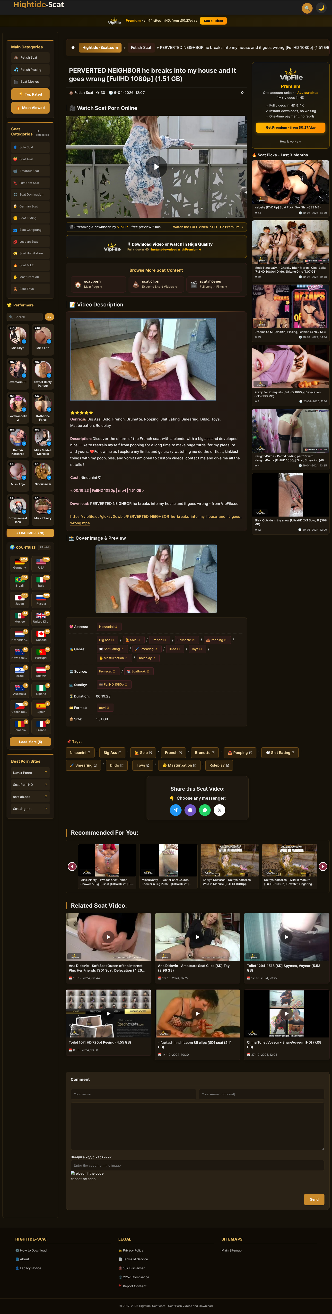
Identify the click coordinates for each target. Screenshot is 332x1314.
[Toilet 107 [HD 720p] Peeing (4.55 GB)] (108, 1013)
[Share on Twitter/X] (219, 810)
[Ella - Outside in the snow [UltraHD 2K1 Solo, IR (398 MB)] (290, 495)
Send (314, 1199)
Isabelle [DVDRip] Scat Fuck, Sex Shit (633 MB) (287, 207)
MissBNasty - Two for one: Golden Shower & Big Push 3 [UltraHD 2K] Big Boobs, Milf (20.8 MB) (106, 883)
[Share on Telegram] (176, 810)
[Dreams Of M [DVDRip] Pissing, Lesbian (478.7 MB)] (290, 306)
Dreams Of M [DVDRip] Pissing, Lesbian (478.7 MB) (290, 331)
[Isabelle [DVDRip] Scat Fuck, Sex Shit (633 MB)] (290, 182)
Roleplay (145, 658)
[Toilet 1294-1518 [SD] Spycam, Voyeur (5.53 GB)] (286, 937)
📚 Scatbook (136, 671)
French (157, 640)
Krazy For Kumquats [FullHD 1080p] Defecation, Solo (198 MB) (287, 394)
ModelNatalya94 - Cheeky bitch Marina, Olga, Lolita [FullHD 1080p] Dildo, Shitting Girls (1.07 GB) (290, 269)
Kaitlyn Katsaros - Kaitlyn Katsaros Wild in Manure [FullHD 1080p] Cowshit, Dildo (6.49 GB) (227, 883)
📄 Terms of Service (133, 1259)
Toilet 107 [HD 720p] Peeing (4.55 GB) (100, 1042)
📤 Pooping (214, 640)
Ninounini (106, 626)
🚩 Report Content (132, 1286)
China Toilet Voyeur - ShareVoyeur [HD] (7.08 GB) (284, 1044)
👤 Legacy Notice (28, 1268)
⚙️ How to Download (31, 1250)
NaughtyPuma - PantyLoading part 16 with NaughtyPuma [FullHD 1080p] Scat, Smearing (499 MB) (290, 458)
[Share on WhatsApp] (205, 810)
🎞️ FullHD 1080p (111, 684)
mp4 (102, 707)
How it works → (290, 141)
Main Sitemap (231, 1250)
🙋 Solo (131, 640)
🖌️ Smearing (144, 649)
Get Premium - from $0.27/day (291, 127)
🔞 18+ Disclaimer (131, 1268)
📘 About (22, 1259)
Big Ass (104, 640)
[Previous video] (72, 866)
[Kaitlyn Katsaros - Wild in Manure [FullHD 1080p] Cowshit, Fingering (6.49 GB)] (291, 860)
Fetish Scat (141, 47)
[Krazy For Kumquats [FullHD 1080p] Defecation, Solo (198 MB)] (290, 366)
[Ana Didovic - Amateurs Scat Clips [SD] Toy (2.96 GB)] (197, 937)
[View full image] (156, 579)
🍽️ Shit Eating (109, 649)
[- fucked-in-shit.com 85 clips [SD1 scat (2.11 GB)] (197, 1013)
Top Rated (30, 94)
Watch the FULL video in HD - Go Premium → (208, 227)
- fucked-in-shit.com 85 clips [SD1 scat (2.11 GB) (195, 1044)
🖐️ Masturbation (111, 658)
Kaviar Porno (22, 773)
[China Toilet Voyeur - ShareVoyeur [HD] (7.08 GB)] (286, 1013)
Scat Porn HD (23, 785)
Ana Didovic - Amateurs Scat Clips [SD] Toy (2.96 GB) (194, 968)
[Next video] (323, 866)
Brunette (184, 640)
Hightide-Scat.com (100, 47)
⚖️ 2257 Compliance (133, 1277)
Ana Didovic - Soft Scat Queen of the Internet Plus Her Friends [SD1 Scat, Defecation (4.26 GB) (105, 968)
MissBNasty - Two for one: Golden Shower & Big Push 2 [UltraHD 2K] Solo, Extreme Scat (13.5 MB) (165, 883)
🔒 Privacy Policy (130, 1250)
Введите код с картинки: (91, 1157)
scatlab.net (21, 797)
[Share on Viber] (190, 810)
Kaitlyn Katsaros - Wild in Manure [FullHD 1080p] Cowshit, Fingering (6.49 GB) (288, 883)
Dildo (172, 649)
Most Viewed (30, 108)
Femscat (105, 671)
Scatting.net (22, 809)
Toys (194, 649)
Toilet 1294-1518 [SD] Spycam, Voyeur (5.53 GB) (283, 968)
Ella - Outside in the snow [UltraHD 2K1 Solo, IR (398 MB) (290, 522)
